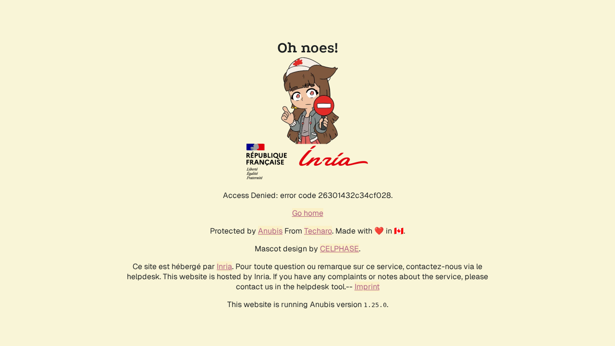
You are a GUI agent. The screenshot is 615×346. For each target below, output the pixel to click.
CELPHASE (339, 249)
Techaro (318, 231)
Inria (224, 266)
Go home (307, 213)
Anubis (270, 231)
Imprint (367, 287)
